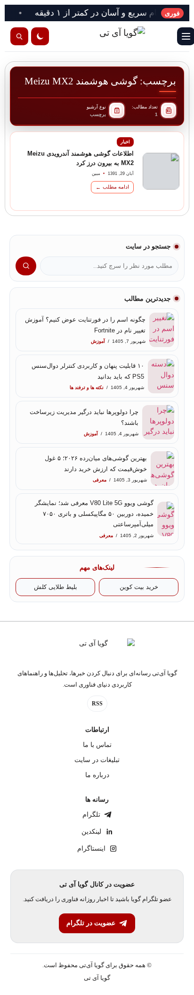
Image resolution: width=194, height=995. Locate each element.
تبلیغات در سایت (97, 759)
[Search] (19, 36)
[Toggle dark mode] (40, 36)
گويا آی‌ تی (97, 977)
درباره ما (97, 775)
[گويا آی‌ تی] (102, 36)
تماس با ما (97, 744)
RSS (97, 703)
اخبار (125, 141)
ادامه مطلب (112, 187)
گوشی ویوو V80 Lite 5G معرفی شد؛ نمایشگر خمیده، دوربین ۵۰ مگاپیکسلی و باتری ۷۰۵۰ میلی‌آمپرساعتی (94, 513)
